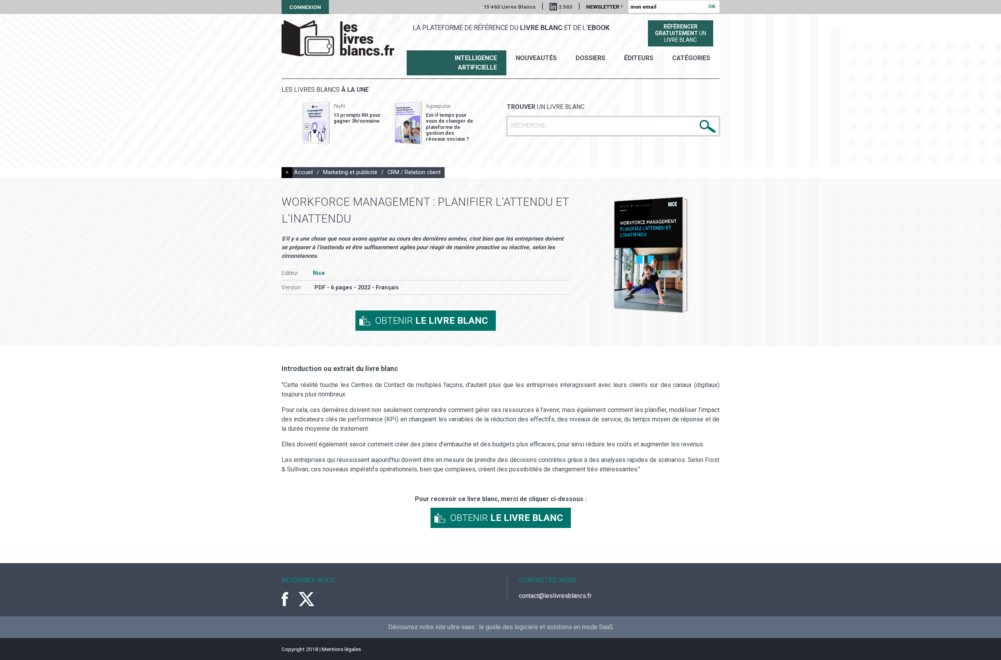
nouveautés (536, 58)
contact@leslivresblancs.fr (555, 595)
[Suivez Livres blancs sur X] (306, 599)
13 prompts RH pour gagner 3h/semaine (357, 118)
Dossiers (590, 58)
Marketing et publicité (350, 172)
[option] (342, 123)
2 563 (565, 7)
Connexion (305, 7)
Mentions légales (341, 649)
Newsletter (604, 7)
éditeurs (638, 58)
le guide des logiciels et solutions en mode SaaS (546, 627)
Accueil (303, 172)
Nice (319, 273)
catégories (691, 58)
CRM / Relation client (414, 172)
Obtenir (431, 320)
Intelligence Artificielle (476, 62)
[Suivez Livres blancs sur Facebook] (289, 599)
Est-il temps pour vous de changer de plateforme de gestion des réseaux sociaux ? (449, 127)
